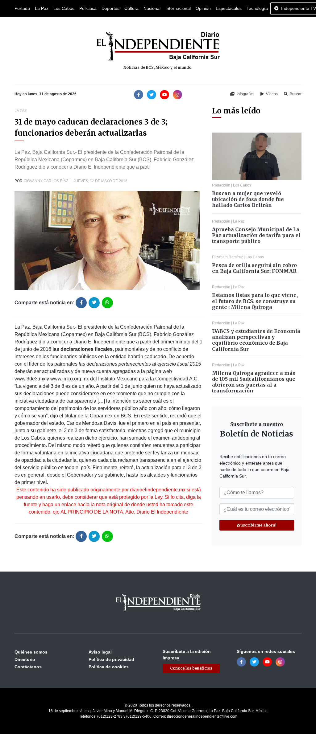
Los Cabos (63, 8)
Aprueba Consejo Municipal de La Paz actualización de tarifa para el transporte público (256, 235)
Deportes (110, 8)
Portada (22, 8)
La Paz (41, 8)
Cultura (131, 8)
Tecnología (257, 8)
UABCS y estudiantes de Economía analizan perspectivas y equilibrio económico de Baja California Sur (256, 340)
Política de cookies (109, 666)
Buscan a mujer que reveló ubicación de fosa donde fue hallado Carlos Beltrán (248, 199)
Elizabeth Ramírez (227, 257)
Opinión (203, 8)
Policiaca (88, 8)
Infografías (245, 94)
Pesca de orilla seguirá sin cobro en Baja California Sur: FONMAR (254, 268)
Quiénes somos (31, 652)
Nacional (151, 8)
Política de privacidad (111, 659)
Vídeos (271, 94)
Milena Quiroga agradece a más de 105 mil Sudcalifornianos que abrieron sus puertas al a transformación (253, 382)
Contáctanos (28, 666)
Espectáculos (229, 8)
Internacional (178, 8)
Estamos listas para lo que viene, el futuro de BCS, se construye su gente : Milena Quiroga (255, 301)
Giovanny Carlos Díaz (45, 181)
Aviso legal (100, 652)
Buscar (295, 94)
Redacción (221, 185)
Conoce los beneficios (191, 668)
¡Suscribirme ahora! (256, 525)
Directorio (25, 659)
